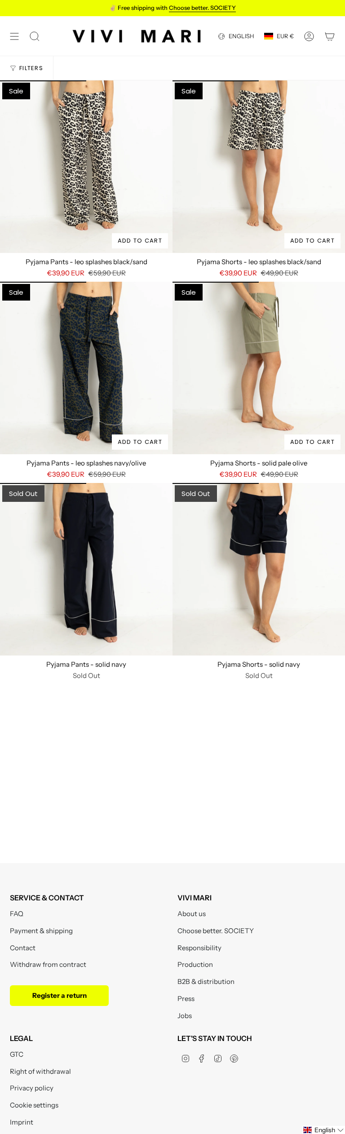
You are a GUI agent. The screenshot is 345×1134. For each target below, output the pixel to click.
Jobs (184, 1015)
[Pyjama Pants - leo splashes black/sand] (86, 166)
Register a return (59, 995)
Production (195, 964)
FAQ (16, 913)
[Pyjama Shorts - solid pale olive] (258, 368)
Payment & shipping (41, 930)
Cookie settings (34, 1105)
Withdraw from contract (48, 964)
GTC (16, 1054)
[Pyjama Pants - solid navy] (86, 569)
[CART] (329, 36)
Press (186, 998)
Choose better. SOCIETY (215, 930)
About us (191, 913)
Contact (22, 948)
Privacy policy (31, 1088)
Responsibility (199, 948)
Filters (31, 68)
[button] (323, 1130)
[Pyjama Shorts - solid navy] (258, 569)
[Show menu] (14, 36)
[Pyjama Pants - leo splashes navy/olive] (86, 368)
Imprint (21, 1122)
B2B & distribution (205, 981)
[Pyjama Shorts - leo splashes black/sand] (258, 166)
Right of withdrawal (40, 1071)
